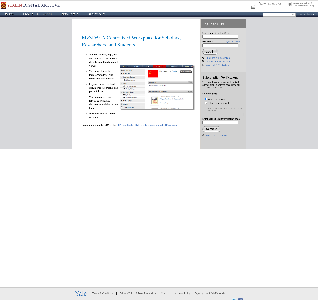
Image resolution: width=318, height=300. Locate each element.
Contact (165, 293)
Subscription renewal (218, 103)
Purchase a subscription (218, 58)
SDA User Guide (125, 125)
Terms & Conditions (103, 293)
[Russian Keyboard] (253, 7)
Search (9, 14)
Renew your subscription (218, 61)
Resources (68, 14)
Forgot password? (233, 41)
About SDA (95, 14)
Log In (302, 14)
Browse (28, 14)
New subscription (216, 99)
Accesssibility (182, 293)
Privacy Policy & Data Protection (138, 293)
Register (311, 14)
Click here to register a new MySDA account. (157, 125)
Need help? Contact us (217, 65)
